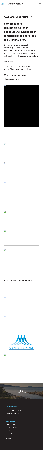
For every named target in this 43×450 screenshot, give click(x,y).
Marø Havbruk (10, 66)
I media (9, 433)
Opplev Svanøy (12, 427)
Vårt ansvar (10, 425)
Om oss (9, 430)
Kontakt (9, 438)
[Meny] (40, 4)
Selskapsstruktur (12, 436)
